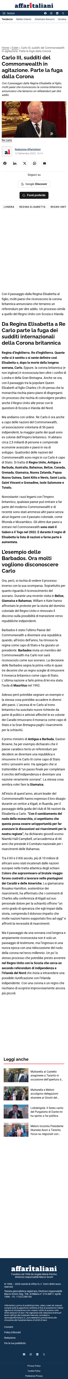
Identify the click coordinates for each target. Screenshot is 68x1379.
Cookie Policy (34, 1371)
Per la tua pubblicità (15, 1343)
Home (5, 47)
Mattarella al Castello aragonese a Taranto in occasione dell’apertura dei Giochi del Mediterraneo (47, 1076)
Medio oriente (23, 19)
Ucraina (62, 19)
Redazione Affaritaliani (28, 149)
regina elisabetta (32, 206)
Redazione (10, 1337)
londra (9, 206)
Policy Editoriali (12, 1332)
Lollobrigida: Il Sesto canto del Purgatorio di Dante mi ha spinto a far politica (47, 1111)
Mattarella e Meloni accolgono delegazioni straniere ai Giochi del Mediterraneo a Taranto (45, 1094)
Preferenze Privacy (34, 1376)
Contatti (8, 1327)
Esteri (15, 47)
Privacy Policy (34, 1366)
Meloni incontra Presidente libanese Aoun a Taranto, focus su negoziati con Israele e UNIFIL (47, 1130)
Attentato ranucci (44, 19)
